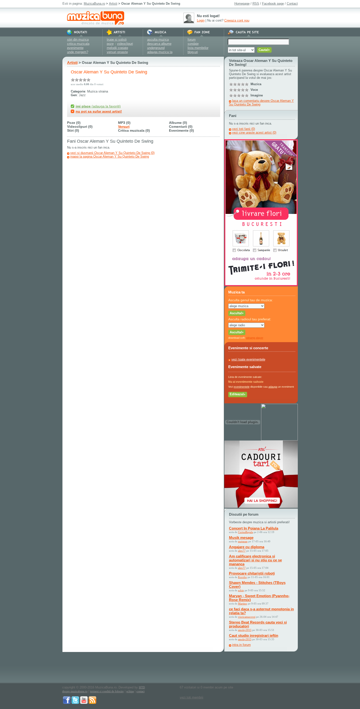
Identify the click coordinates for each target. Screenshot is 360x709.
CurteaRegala (245, 532)
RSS (255, 3)
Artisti (113, 3)
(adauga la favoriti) (98, 106)
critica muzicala (78, 44)
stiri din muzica (78, 39)
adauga (272, 386)
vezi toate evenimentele (248, 359)
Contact (292, 3)
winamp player (254, 337)
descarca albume (159, 44)
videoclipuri (125, 44)
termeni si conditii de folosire (107, 691)
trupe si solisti (117, 39)
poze (110, 44)
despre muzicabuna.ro (74, 691)
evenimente (75, 48)
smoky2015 (245, 629)
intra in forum (241, 645)
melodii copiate (117, 48)
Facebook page (273, 3)
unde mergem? (77, 52)
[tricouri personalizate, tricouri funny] (279, 439)
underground (156, 48)
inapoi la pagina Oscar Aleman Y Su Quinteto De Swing (109, 156)
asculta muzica (158, 39)
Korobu (242, 577)
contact (140, 691)
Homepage (242, 3)
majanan (243, 541)
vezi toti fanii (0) (243, 129)
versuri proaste (117, 52)
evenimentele (242, 386)
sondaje (193, 44)
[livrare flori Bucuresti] (261, 285)
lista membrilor (198, 48)
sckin (241, 590)
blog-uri (193, 52)
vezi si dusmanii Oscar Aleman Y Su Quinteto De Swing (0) (112, 153)
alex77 (242, 550)
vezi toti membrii (191, 697)
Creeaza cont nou (236, 20)
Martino (242, 603)
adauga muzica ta (159, 52)
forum (192, 39)
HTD (142, 687)
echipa (130, 691)
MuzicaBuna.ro (94, 3)
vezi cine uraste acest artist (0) (254, 132)
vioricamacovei (246, 616)
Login (200, 20)
